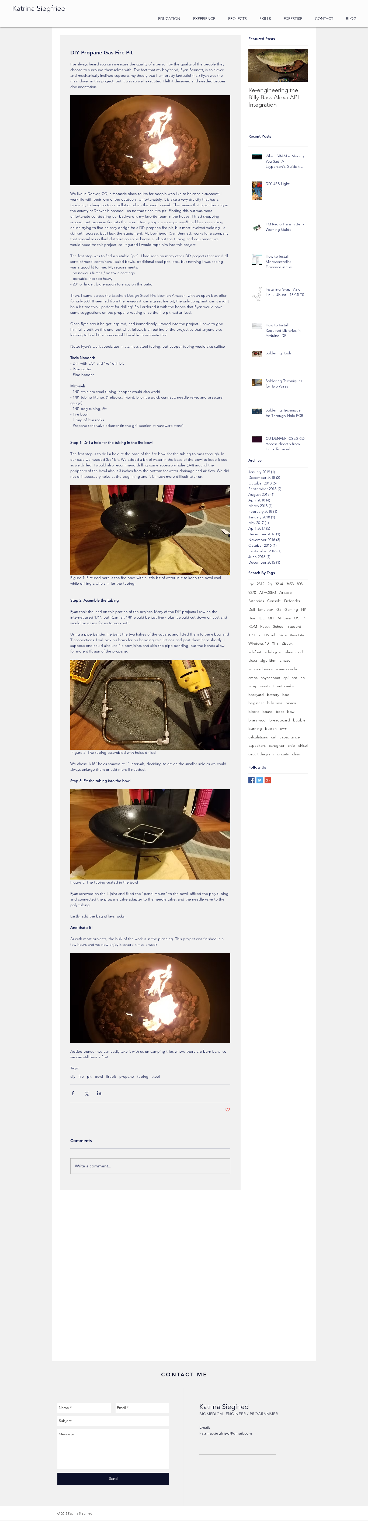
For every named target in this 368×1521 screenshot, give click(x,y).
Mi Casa (284, 618)
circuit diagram (261, 754)
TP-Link (270, 635)
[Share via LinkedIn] (99, 1093)
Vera (283, 635)
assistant (267, 685)
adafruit (254, 652)
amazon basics (260, 669)
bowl (99, 1076)
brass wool (257, 720)
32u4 (279, 583)
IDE (262, 618)
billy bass (274, 702)
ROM (252, 626)
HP (303, 609)
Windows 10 (258, 643)
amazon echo (287, 669)
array (252, 685)
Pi (304, 618)
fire (81, 1076)
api (286, 677)
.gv (251, 583)
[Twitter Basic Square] (259, 780)
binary (291, 702)
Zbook (287, 643)
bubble (299, 720)
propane (126, 1076)
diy (72, 1076)
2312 (260, 583)
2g (270, 583)
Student (294, 626)
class (296, 754)
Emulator (265, 609)
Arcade (285, 592)
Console (274, 600)
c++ (283, 728)
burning (255, 728)
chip (291, 745)
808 (300, 583)
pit (89, 1076)
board (267, 711)
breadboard (279, 720)
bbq (286, 694)
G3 (278, 609)
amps (253, 677)
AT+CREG (267, 592)
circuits (283, 754)
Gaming (291, 609)
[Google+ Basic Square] (268, 780)
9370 (252, 592)
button (271, 728)
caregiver (276, 745)
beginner (256, 702)
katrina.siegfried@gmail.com (225, 1433)
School (278, 626)
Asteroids (256, 600)
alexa (252, 660)
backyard (256, 694)
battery (273, 694)
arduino (298, 677)
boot (280, 711)
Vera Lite (297, 635)
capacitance (290, 737)
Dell (251, 609)
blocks (253, 711)
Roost (265, 626)
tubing (142, 1076)
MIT (271, 618)
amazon (286, 660)
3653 (290, 583)
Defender (292, 600)
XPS (275, 643)
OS (296, 618)
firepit (111, 1076)
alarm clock (294, 652)
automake (285, 685)
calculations (258, 737)
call (273, 737)
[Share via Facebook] (72, 1093)
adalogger (273, 652)
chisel (303, 745)
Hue (251, 618)
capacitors (257, 745)
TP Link (254, 635)
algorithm (268, 660)
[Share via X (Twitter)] (86, 1093)
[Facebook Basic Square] (251, 780)
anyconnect (270, 677)
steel (156, 1076)
